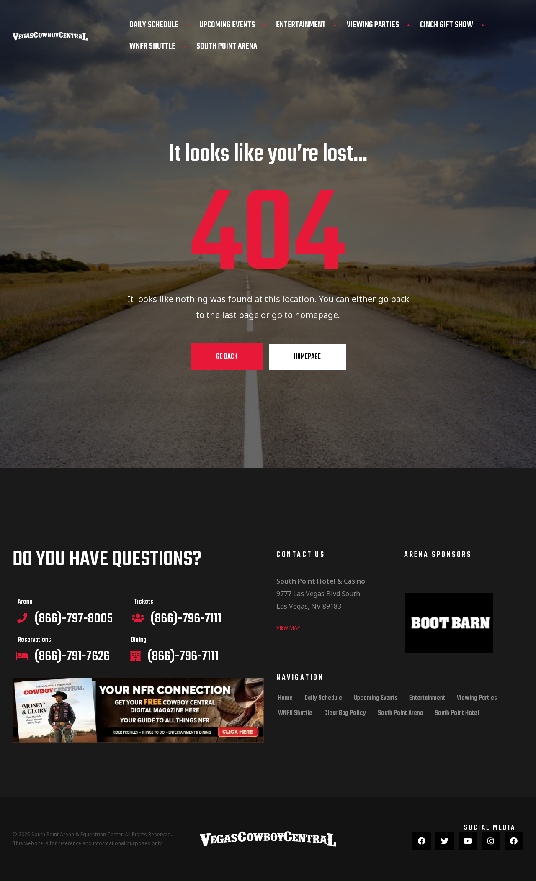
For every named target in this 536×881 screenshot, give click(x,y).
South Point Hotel (457, 713)
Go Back (226, 356)
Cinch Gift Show (446, 24)
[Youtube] (468, 841)
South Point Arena (226, 46)
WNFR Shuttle (152, 46)
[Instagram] (491, 841)
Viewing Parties (373, 24)
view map (288, 627)
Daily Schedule (153, 24)
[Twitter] (445, 841)
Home (285, 698)
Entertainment (301, 24)
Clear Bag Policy (345, 713)
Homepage (307, 356)
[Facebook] (421, 841)
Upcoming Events (227, 24)
